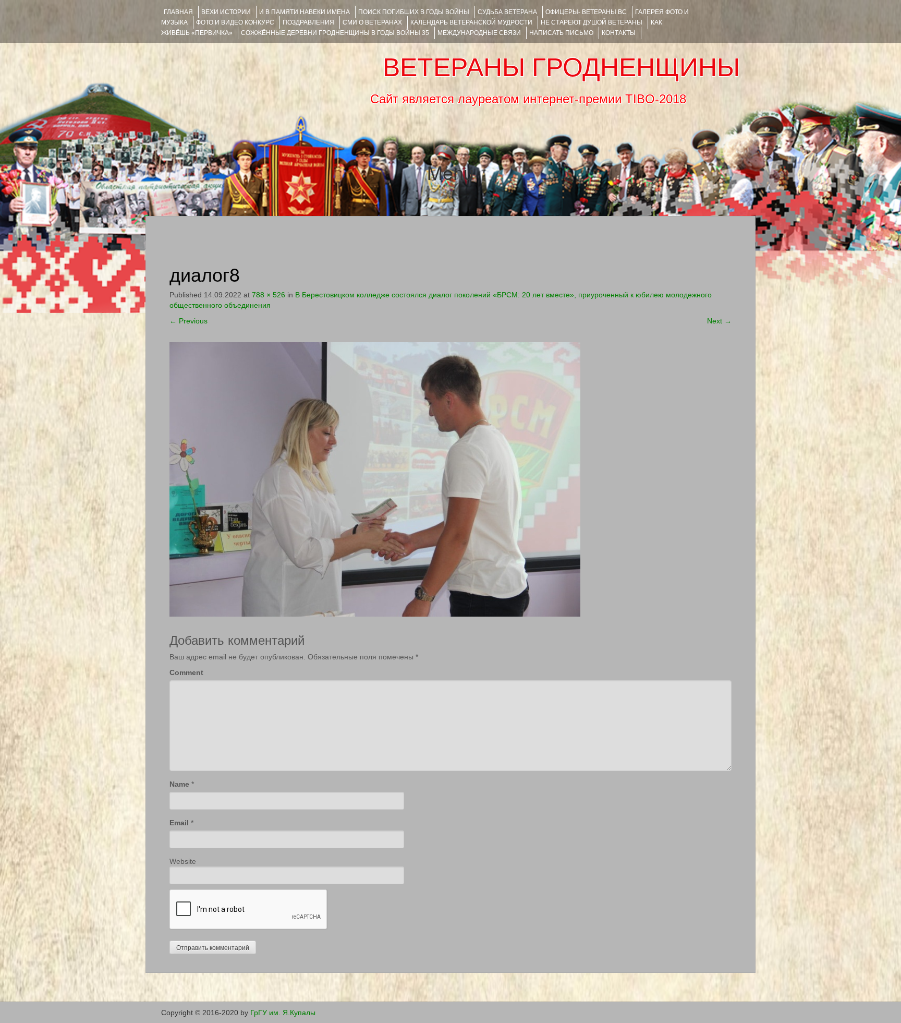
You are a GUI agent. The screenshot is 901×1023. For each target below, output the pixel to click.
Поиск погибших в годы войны (413, 12)
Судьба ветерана (507, 12)
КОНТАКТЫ (619, 33)
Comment (186, 672)
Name (179, 784)
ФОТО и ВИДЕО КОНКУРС (235, 22)
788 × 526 (268, 295)
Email (179, 823)
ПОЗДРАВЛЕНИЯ (308, 22)
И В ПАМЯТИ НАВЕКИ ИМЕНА (304, 12)
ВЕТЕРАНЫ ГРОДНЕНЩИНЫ (561, 67)
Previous (188, 321)
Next (719, 321)
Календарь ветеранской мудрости (471, 22)
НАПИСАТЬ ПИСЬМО (561, 33)
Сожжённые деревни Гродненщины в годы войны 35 (335, 33)
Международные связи (479, 33)
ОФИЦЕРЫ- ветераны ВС (586, 12)
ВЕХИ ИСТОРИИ (226, 12)
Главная (178, 12)
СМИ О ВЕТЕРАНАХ (372, 22)
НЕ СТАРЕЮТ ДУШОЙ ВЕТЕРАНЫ (591, 22)
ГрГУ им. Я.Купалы (282, 1012)
